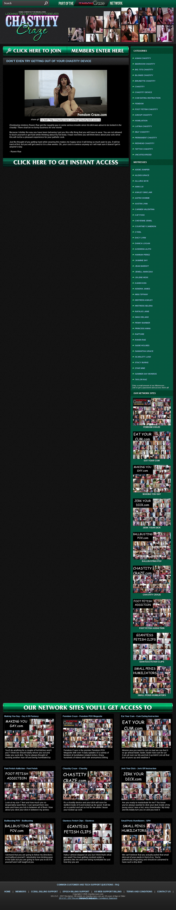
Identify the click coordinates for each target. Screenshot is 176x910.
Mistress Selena (144, 306)
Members (20, 891)
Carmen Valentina (145, 209)
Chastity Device (143, 92)
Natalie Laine (142, 311)
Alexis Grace (142, 175)
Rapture (139, 334)
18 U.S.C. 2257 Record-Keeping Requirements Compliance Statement (88, 898)
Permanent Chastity (146, 138)
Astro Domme (142, 198)
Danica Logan (142, 243)
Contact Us (164, 891)
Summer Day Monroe (146, 374)
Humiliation (141, 121)
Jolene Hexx (141, 277)
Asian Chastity (143, 58)
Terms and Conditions (139, 891)
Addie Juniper (142, 170)
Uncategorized (143, 155)
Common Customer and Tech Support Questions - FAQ (88, 885)
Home (7, 891)
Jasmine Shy (141, 260)
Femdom (139, 104)
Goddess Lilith (143, 249)
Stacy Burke (141, 362)
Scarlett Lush (143, 357)
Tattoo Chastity (144, 149)
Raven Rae (140, 340)
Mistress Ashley (144, 300)
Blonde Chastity (144, 75)
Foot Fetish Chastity (146, 109)
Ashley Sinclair (143, 192)
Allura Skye (141, 181)
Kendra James (142, 289)
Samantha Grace (144, 351)
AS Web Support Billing (108, 891)
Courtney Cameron (145, 226)
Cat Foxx (140, 215)
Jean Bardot (142, 266)
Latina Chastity (143, 126)
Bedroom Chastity (145, 64)
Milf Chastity (142, 132)
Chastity (140, 87)
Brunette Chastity (145, 81)
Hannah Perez (142, 255)
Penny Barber (142, 323)
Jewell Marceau (144, 272)
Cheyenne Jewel (143, 221)
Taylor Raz (141, 380)
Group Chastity (143, 115)
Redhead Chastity (144, 143)
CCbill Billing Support (44, 891)
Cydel (138, 232)
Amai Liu (139, 187)
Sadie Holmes (142, 345)
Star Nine (140, 368)
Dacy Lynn (140, 238)
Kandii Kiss (140, 283)
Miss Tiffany (141, 294)
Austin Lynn (141, 204)
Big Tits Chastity (144, 70)
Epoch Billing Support (76, 891)
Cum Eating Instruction (148, 98)
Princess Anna (143, 328)
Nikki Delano (142, 317)
